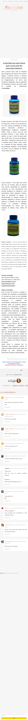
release (16, 374)
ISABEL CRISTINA (9, 429)
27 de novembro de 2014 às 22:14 (17, 508)
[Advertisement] (14, 44)
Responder (7, 407)
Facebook (8, 365)
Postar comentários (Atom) (11, 573)
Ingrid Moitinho (9, 541)
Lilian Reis (7, 491)
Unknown (7, 397)
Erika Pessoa (8, 524)
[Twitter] (21, 386)
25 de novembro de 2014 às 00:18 (16, 456)
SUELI (6, 456)
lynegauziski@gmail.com (11, 414)
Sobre (10, 1)
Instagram (20, 365)
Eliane (6, 508)
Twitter (14, 365)
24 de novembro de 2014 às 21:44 (15, 443)
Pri (5, 443)
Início (5, 1)
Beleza (16, 1)
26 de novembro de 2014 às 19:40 (18, 468)
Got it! (14, 718)
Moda (21, 1)
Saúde (20, 374)
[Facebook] (15, 386)
